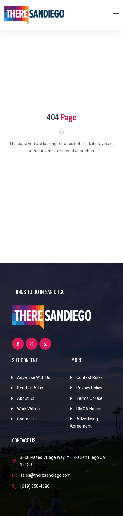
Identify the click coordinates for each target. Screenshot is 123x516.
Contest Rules (89, 377)
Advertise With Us (33, 377)
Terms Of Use (89, 398)
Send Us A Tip (30, 388)
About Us (25, 398)
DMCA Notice (88, 408)
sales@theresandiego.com (45, 475)
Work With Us (29, 408)
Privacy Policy (89, 388)
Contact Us (27, 418)
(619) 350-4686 (35, 486)
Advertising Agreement (84, 422)
